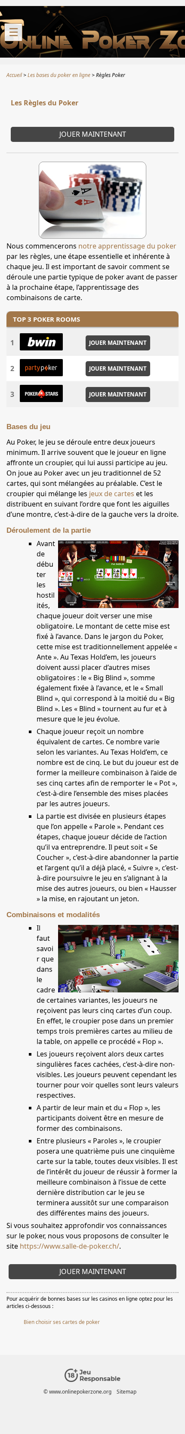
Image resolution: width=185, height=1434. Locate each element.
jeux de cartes (111, 493)
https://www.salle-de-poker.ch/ (69, 1246)
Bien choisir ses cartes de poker (62, 1322)
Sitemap (126, 1391)
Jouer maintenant (92, 134)
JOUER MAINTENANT (118, 343)
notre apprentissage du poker (127, 246)
